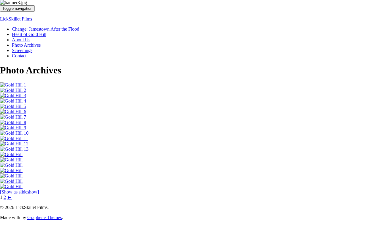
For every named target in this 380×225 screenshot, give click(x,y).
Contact (19, 55)
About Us (21, 39)
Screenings (22, 50)
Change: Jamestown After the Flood (45, 29)
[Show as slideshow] (19, 191)
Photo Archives (26, 45)
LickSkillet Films (16, 18)
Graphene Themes (44, 217)
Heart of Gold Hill (29, 34)
